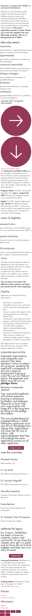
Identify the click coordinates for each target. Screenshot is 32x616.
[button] (16, 138)
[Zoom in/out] (2, 611)
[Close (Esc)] (18, 611)
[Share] (13, 611)
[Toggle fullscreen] (7, 611)
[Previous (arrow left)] (2, 614)
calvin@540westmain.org (10, 586)
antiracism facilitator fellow (10, 168)
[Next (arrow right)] (7, 614)
